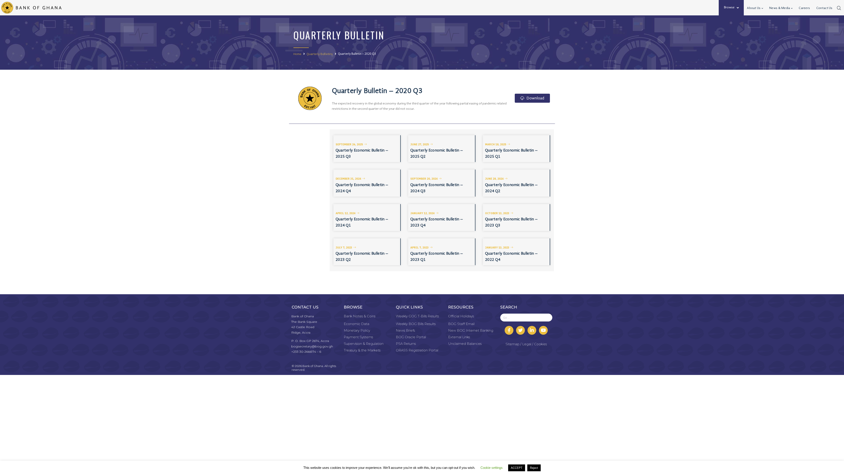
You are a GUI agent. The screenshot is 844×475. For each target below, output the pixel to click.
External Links (459, 337)
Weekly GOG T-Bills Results (417, 316)
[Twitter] (520, 330)
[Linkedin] (532, 330)
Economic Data (356, 324)
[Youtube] (543, 330)
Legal (526, 344)
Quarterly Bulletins (320, 54)
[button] (351, 144)
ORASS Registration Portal (417, 350)
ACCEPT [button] (516, 468)
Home (297, 54)
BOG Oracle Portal (411, 337)
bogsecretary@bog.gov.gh (312, 346)
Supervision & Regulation (364, 344)
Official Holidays (461, 316)
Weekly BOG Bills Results (416, 324)
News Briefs (405, 330)
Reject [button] (534, 468)
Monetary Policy (357, 330)
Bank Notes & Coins (359, 316)
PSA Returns (406, 344)
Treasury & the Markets (362, 350)
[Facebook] (509, 330)
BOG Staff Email (461, 324)
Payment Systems (358, 337)
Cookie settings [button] (491, 468)
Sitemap (512, 344)
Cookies (540, 344)
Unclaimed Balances (465, 344)
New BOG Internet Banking (470, 330)
